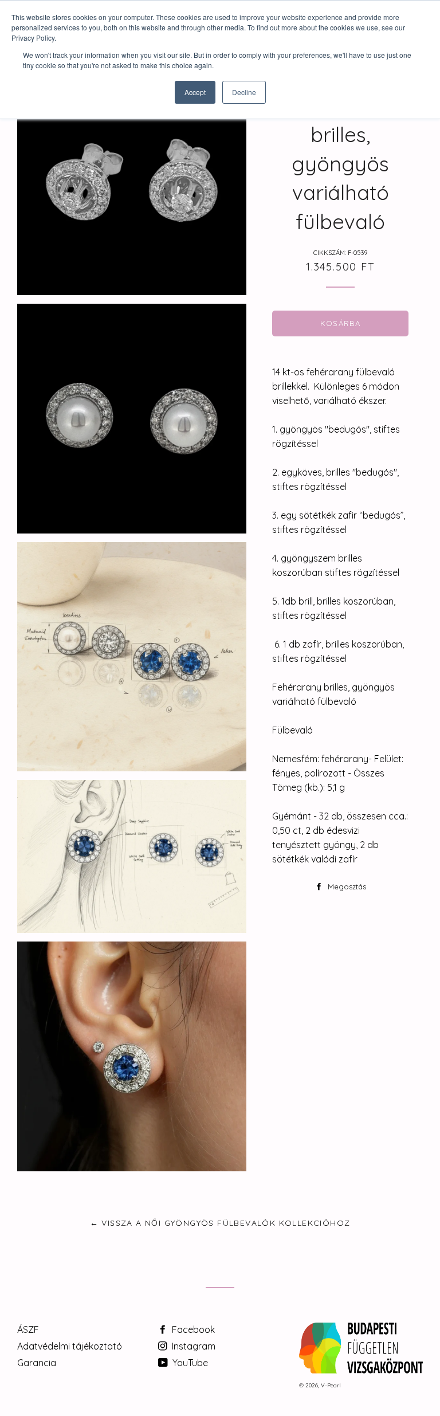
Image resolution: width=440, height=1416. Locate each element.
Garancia (36, 1362)
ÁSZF (28, 1329)
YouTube (189, 1362)
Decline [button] (244, 92)
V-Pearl (331, 1385)
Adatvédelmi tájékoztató (69, 1346)
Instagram (192, 1346)
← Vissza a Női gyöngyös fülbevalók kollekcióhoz (220, 1223)
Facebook (192, 1329)
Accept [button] (195, 92)
